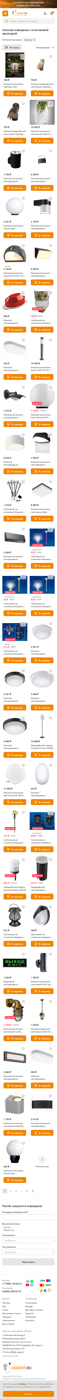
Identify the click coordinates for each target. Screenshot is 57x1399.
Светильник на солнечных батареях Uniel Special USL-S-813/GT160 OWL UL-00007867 (40, 321)
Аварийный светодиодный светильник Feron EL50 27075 (14, 983)
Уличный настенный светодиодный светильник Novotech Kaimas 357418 (14, 558)
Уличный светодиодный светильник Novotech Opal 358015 (14, 699)
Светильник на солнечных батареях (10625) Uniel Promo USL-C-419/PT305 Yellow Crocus (15, 605)
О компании (31, 1302)
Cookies (22, 1383)
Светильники (8, 1320)
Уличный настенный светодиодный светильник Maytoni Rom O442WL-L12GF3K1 (42, 180)
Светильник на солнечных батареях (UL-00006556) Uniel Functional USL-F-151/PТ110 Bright (40, 936)
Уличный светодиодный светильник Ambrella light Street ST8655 (13, 369)
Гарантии (29, 1313)
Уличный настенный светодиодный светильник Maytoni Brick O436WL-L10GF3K (42, 274)
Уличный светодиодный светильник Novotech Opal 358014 (41, 652)
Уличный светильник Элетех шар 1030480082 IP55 (13, 1172)
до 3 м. (8, 1227)
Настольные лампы (11, 1313)
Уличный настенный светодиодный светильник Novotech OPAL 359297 (41, 227)
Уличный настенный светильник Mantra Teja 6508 (42, 132)
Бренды (29, 1306)
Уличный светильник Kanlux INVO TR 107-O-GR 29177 (41, 369)
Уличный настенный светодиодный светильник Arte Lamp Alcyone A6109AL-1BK (14, 180)
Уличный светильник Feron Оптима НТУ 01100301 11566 (41, 416)
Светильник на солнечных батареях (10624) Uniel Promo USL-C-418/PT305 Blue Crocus (41, 605)
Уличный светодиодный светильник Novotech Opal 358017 (14, 746)
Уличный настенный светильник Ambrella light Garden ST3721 (13, 1124)
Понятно (28, 1394)
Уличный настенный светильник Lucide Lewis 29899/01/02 (13, 1030)
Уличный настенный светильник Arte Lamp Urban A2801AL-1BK (14, 274)
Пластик (28, 39)
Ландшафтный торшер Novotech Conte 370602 (42, 746)
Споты (5, 1309)
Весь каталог (8, 1323)
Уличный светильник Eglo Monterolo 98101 (14, 794)
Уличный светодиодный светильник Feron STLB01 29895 (12, 321)
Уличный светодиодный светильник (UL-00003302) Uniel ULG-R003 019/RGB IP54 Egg (42, 794)
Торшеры (6, 1316)
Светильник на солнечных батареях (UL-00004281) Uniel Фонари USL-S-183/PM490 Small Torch (42, 841)
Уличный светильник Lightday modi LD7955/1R (13, 85)
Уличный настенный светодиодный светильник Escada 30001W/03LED (13, 1077)
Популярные (43, 47)
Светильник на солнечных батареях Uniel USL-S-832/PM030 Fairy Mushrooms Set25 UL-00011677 (14, 510)
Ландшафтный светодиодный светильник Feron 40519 (39, 888)
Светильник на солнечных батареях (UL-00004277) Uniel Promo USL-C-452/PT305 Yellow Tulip (15, 841)
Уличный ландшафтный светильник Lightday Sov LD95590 (15, 132)
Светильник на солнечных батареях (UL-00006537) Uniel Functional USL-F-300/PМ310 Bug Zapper (14, 936)
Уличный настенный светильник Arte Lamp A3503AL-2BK (41, 983)
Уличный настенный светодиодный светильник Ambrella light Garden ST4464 (41, 1124)
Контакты (29, 1320)
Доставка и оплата (34, 1309)
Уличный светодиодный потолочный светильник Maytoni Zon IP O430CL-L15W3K (14, 463)
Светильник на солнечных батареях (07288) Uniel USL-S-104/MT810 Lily (13, 652)
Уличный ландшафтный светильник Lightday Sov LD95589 (42, 85)
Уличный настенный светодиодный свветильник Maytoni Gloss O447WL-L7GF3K (41, 463)
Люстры (6, 1302)
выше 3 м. (9, 1230)
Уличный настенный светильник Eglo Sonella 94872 (40, 510)
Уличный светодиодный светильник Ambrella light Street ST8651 (41, 1077)
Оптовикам (30, 1316)
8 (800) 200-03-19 (11, 1291)
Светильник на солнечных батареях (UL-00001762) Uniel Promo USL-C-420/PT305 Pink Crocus (42, 558)
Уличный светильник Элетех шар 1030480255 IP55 (13, 227)
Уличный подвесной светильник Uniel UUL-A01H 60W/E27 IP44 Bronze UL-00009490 (41, 1030)
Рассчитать (28, 1261)
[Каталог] (5, 13)
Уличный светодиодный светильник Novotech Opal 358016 (41, 699)
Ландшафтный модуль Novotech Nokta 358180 (15, 888)
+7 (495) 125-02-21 (12, 1283)
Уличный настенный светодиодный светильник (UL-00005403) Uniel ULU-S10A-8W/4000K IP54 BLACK (14, 416)
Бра (4, 1306)
